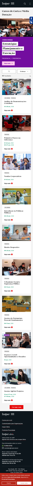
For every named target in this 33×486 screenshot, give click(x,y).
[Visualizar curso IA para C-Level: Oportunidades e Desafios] (16, 340)
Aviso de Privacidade (13, 477)
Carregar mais (16, 407)
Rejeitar (9, 483)
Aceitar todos (24, 483)
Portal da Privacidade (8, 430)
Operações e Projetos (8, 371)
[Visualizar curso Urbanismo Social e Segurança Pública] (16, 267)
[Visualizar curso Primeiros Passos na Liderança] (16, 123)
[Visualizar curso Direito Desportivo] (16, 233)
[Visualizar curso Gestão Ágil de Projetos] (16, 377)
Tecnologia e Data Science (15, 335)
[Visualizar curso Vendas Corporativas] (16, 162)
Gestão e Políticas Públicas (10, 191)
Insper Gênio (6, 427)
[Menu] (29, 3)
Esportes (6, 228)
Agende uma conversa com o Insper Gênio (14, 439)
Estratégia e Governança (7, 40)
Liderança (6, 118)
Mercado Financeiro (8, 299)
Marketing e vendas (8, 156)
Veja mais (7, 63)
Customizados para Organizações (12, 423)
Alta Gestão (6, 335)
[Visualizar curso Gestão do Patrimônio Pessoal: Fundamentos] (16, 304)
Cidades (6, 262)
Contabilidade (7, 82)
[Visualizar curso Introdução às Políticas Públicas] (16, 196)
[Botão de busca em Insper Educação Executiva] (25, 4)
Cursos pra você (7, 420)
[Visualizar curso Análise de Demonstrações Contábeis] (16, 87)
